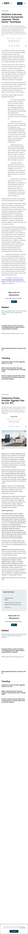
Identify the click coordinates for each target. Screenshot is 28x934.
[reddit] (16, 45)
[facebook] (9, 45)
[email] (18, 45)
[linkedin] (11, 45)
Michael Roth (14, 416)
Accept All (14, 931)
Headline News (5, 10)
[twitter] (14, 45)
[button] (3, 3)
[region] (14, 929)
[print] (25, 45)
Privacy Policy (22, 927)
